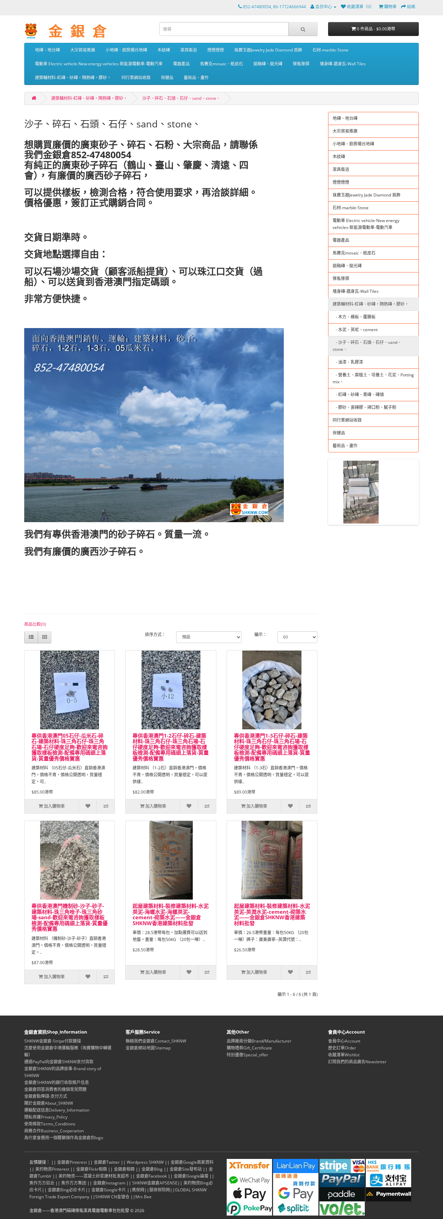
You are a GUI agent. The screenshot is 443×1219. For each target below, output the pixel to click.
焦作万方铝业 (41, 1183)
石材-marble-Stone (331, 50)
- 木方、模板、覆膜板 (354, 317)
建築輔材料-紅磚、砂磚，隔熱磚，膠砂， (73, 77)
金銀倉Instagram (109, 1183)
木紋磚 (163, 50)
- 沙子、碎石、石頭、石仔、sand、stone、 (367, 345)
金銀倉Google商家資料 (192, 1162)
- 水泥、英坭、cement (355, 330)
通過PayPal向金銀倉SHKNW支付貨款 (58, 1062)
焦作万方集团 (73, 1183)
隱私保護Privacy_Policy (45, 1117)
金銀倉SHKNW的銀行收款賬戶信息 (56, 1082)
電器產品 (181, 64)
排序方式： (155, 634)
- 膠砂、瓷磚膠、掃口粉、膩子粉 (364, 407)
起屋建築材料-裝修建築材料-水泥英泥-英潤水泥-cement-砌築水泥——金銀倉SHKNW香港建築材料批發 (272, 914)
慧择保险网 (159, 1190)
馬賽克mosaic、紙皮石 (221, 64)
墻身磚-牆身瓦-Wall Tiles (343, 64)
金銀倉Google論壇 (191, 1176)
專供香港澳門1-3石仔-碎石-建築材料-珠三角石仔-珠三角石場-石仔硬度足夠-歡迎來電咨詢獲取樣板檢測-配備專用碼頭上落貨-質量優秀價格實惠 (272, 747)
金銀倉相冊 (124, 1169)
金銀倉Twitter (107, 1162)
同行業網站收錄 (136, 77)
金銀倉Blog (152, 1169)
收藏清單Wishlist (344, 1055)
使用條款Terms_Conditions (49, 1124)
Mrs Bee (143, 1197)
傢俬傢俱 (301, 64)
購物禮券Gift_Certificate (249, 1048)
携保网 (138, 1190)
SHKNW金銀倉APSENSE (155, 1183)
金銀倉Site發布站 (186, 1169)
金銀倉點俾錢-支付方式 (45, 1096)
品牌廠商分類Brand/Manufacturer (259, 1041)
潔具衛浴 (188, 50)
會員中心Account (344, 1041)
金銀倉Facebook (151, 1176)
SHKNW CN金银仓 (112, 1197)
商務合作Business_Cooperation (54, 1131)
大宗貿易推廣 (82, 50)
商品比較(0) (35, 624)
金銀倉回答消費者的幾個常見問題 (55, 1089)
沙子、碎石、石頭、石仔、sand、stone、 (181, 98)
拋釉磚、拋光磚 (267, 64)
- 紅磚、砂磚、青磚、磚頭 (358, 394)
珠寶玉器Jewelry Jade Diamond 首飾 (268, 50)
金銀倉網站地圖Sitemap (148, 1048)
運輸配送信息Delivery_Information (56, 1110)
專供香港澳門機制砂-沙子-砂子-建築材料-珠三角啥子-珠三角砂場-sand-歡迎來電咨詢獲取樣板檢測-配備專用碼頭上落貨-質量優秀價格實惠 (69, 917)
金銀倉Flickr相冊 (91, 1169)
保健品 (167, 77)
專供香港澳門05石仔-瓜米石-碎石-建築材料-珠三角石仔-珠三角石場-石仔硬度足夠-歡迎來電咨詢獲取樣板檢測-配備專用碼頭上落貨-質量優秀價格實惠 (69, 747)
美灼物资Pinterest (52, 1169)
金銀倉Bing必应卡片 (66, 1190)
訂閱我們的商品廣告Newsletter (357, 1062)
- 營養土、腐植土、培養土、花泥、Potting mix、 (373, 378)
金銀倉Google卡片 (108, 1190)
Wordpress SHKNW (145, 1162)
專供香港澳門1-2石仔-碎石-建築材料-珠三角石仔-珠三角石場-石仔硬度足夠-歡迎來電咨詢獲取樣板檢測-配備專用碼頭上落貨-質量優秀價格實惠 (171, 747)
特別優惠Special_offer (247, 1055)
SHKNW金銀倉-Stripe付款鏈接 (52, 1041)
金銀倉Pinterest (72, 1162)
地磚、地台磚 (47, 50)
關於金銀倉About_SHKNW (48, 1103)
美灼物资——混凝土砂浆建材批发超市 (93, 1176)
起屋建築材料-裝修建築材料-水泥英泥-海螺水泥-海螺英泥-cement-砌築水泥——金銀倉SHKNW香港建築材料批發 (171, 914)
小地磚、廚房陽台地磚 (126, 50)
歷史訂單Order (342, 1048)
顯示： (260, 634)
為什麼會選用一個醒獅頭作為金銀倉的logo (63, 1138)
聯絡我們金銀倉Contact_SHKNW (156, 1041)
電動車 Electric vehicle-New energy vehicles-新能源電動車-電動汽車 (99, 64)
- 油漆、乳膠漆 (348, 362)
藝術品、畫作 (196, 77)
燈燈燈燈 (215, 50)
